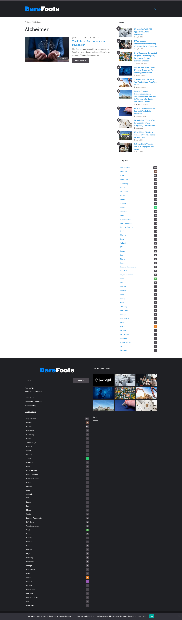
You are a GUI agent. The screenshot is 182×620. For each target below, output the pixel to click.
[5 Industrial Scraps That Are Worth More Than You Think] (125, 82)
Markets (123, 338)
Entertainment (126, 223)
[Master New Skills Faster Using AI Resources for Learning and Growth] (125, 71)
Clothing (123, 306)
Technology (124, 191)
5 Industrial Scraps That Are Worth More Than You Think (145, 82)
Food (122, 295)
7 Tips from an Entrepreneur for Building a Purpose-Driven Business (145, 43)
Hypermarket (125, 219)
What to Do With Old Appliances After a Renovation (143, 31)
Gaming (123, 203)
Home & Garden (126, 227)
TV (121, 247)
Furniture (124, 310)
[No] (179, 616)
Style (122, 302)
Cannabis (123, 211)
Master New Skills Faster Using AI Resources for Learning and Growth (144, 70)
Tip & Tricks (125, 168)
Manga (123, 314)
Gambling (124, 183)
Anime (122, 199)
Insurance (124, 350)
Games (29, 581)
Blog (122, 215)
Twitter (96, 417)
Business (123, 171)
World (122, 326)
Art (121, 346)
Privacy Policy (30, 405)
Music (122, 259)
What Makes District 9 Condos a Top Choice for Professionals (144, 135)
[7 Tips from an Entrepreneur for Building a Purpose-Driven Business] (125, 44)
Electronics (124, 334)
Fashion (123, 291)
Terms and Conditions (33, 402)
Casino (122, 263)
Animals (123, 243)
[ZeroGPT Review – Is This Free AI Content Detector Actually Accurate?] (103, 380)
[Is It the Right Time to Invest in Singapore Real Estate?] (125, 147)
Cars (122, 239)
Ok (152, 616)
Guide (122, 231)
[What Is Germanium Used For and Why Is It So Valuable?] (125, 111)
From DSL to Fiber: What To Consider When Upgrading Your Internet (144, 123)
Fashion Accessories (128, 267)
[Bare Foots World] (42, 9)
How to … (124, 195)
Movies (123, 235)
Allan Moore (78, 38)
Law (121, 255)
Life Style (124, 271)
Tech (122, 279)
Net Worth (124, 318)
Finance (123, 283)
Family (122, 298)
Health (122, 175)
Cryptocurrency (126, 275)
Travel (122, 207)
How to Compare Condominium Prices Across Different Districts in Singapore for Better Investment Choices (145, 96)
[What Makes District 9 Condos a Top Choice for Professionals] (125, 135)
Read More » (80, 60)
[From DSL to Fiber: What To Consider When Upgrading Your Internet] (125, 123)
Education (124, 179)
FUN (122, 322)
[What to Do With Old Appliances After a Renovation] (125, 32)
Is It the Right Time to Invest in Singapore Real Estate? (144, 146)
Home (28, 22)
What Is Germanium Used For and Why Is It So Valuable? (144, 111)
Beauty (123, 287)
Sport (122, 251)
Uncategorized (126, 342)
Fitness (123, 330)
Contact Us (29, 398)
